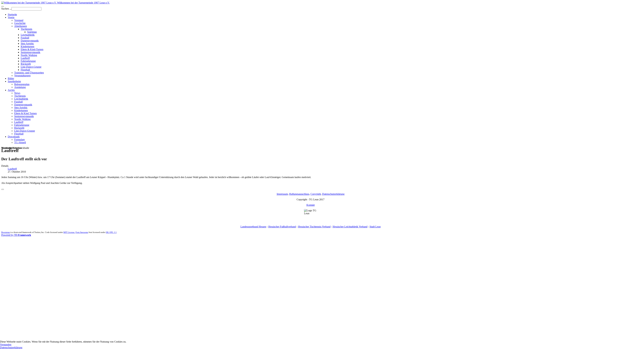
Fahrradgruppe (28, 61)
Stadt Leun (375, 226)
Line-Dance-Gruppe (31, 66)
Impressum (282, 194)
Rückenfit (26, 64)
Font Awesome (82, 232)
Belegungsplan (21, 84)
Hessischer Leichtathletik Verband (350, 226)
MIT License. (69, 232)
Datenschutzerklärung (333, 194)
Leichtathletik (28, 34)
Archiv (11, 90)
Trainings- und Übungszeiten (29, 72)
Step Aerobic (27, 43)
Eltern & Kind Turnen (25, 113)
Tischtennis (26, 29)
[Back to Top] (2, 189)
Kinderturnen (27, 46)
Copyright (315, 194)
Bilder (11, 78)
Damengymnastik (30, 40)
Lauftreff (25, 58)
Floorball (25, 69)
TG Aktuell (20, 142)
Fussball (25, 37)
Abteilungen (20, 26)
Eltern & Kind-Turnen (32, 49)
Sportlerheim (14, 81)
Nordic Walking (29, 55)
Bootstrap (5, 232)
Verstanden (5, 344)
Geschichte (20, 23)
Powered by (16, 235)
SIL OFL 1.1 (111, 232)
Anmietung (20, 87)
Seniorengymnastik (30, 52)
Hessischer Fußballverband (282, 226)
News (17, 93)
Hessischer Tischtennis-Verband (314, 226)
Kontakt (310, 205)
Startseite (12, 14)
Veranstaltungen (22, 75)
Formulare (19, 139)
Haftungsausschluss (299, 194)
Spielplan (32, 32)
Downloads (14, 136)
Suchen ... (6, 8)
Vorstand (18, 20)
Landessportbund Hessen (253, 226)
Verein (11, 17)
